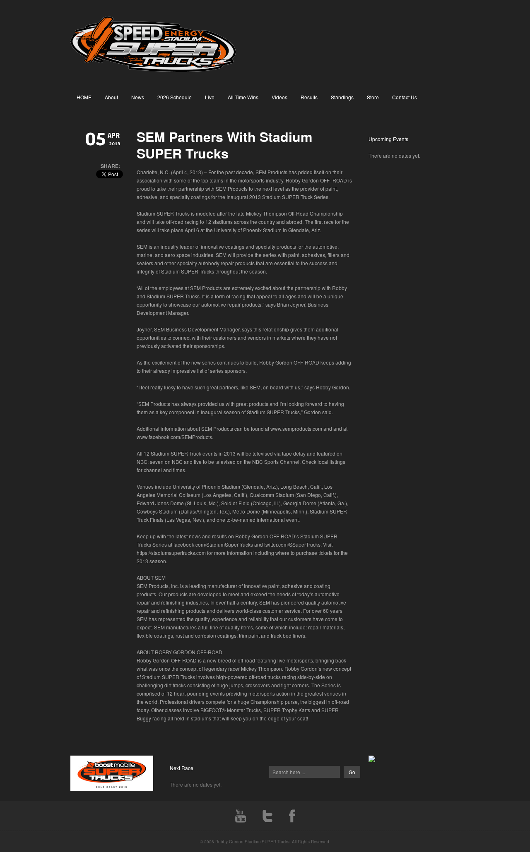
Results (309, 97)
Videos (279, 97)
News (137, 97)
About (111, 97)
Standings (342, 97)
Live (209, 97)
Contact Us (404, 97)
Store (373, 97)
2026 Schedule (174, 97)
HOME (84, 97)
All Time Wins (243, 97)
